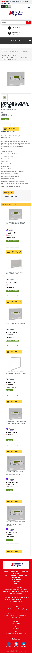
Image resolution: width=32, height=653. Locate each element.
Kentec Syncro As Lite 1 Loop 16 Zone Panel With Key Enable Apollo (15, 58)
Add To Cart (12, 129)
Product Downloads (10, 196)
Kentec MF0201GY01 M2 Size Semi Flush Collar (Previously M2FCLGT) (16, 372)
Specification (8, 192)
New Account (16, 32)
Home (4, 50)
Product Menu (16, 40)
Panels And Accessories (10, 55)
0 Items (13, 29)
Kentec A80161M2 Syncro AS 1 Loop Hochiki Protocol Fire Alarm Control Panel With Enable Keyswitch (15, 523)
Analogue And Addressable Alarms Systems (15, 52)
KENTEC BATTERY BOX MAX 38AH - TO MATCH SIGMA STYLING (15, 272)
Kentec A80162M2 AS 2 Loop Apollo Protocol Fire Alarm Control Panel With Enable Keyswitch (16, 473)
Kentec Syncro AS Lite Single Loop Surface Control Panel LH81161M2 (16, 322)
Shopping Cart (16, 27)
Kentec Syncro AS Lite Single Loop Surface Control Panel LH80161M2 (16, 223)
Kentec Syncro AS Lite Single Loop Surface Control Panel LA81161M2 (16, 422)
